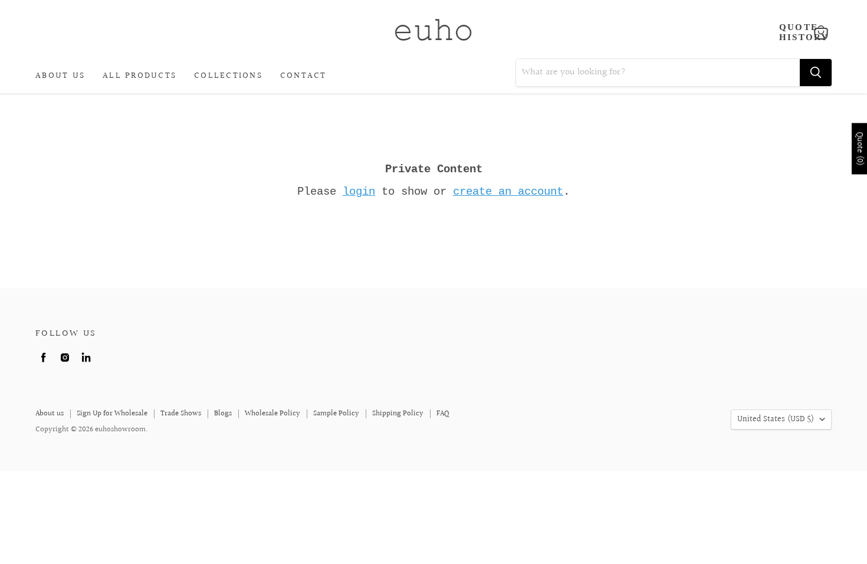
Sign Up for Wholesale (112, 413)
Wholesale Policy (272, 413)
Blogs (223, 413)
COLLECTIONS (228, 76)
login (359, 191)
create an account (508, 191)
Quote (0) (859, 149)
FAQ (442, 413)
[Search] (816, 72)
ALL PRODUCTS (139, 76)
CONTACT (303, 76)
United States (775, 419)
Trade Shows (180, 413)
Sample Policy (336, 413)
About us (49, 413)
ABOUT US (60, 76)
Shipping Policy (397, 413)
